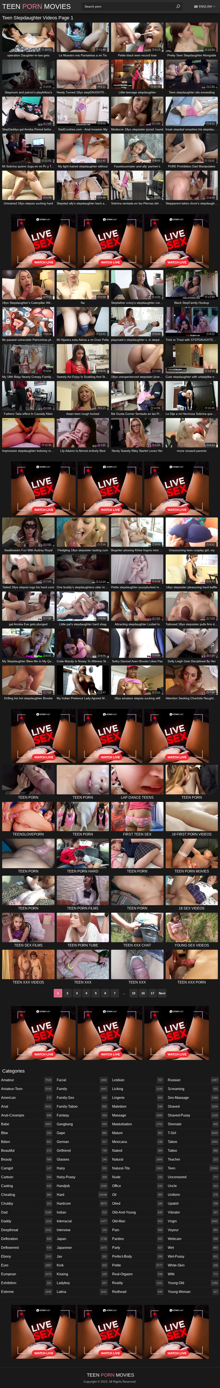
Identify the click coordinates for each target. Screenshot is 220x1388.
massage (137, 1115)
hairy (82, 1168)
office (137, 1186)
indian (82, 1212)
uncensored (193, 1177)
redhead (137, 1292)
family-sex (82, 1097)
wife (193, 1274)
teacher (193, 1159)
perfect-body (137, 1256)
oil (137, 1195)
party (137, 1247)
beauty (26, 1159)
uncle (193, 1186)
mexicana (137, 1142)
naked (137, 1150)
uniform (193, 1195)
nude (137, 1177)
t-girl (193, 1133)
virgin (193, 1221)
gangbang (82, 1124)
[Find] (178, 6)
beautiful (26, 1150)
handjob (82, 1186)
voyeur (193, 1230)
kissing (82, 1274)
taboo (193, 1142)
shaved (193, 1106)
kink (82, 1265)
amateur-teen (26, 1089)
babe (26, 1124)
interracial (82, 1221)
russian (193, 1080)
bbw (26, 1133)
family (82, 1089)
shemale (193, 1124)
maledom (137, 1106)
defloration (26, 1239)
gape (82, 1133)
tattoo (193, 1150)
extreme (26, 1292)
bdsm (26, 1142)
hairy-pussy (82, 1177)
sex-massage (193, 1097)
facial (82, 1080)
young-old (193, 1283)
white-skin (193, 1265)
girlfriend (82, 1150)
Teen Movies (36, 6)
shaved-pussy (193, 1115)
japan (82, 1239)
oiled (137, 1203)
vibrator (193, 1212)
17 (152, 993)
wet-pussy (193, 1256)
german (82, 1142)
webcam (193, 1239)
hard (82, 1195)
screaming (193, 1089)
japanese (82, 1247)
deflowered (26, 1247)
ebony (26, 1256)
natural (137, 1159)
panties (137, 1239)
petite (137, 1265)
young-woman (193, 1292)
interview (82, 1230)
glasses (82, 1159)
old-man (137, 1221)
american (26, 1097)
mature (137, 1133)
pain (137, 1230)
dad (26, 1212)
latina (82, 1292)
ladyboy (82, 1283)
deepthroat (26, 1230)
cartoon (26, 1177)
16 (143, 993)
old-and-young (137, 1212)
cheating (26, 1195)
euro (26, 1265)
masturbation (137, 1124)
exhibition (26, 1283)
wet (193, 1247)
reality (137, 1283)
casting (26, 1186)
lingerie (137, 1097)
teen (193, 1168)
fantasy (82, 1115)
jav (82, 1256)
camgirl (26, 1168)
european (26, 1274)
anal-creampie (26, 1115)
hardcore (82, 1203)
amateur (26, 1080)
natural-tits (137, 1168)
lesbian (137, 1080)
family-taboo (82, 1106)
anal (26, 1106)
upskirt (193, 1203)
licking (137, 1089)
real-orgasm (137, 1274)
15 (133, 993)
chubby (26, 1203)
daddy (26, 1221)
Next (162, 993)
